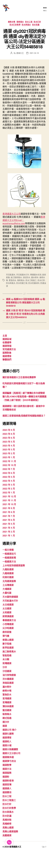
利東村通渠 (8, 577)
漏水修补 (34, 277)
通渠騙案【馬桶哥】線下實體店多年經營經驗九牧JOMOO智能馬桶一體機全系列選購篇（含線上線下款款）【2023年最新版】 (24, 396)
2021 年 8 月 (9, 512)
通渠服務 (7, 772)
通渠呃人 (7, 741)
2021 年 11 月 (9, 500)
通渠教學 (7, 765)
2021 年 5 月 (9, 523)
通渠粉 (6, 776)
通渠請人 (7, 788)
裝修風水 (20, 22)
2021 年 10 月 (9, 504)
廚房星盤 (7, 632)
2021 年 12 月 (9, 496)
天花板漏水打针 (22, 274)
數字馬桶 (7, 643)
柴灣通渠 (7, 663)
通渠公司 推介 (9, 729)
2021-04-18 (34, 53)
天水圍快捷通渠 (10, 596)
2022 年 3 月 (9, 484)
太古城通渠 (8, 604)
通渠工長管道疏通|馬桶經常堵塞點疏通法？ (24, 415)
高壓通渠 (7, 835)
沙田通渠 (7, 671)
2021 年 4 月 (9, 527)
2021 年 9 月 (9, 508)
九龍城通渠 (8, 573)
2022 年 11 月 (9, 461)
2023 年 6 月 (9, 437)
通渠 (5, 725)
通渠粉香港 (8, 780)
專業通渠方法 (9, 620)
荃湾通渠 (7, 698)
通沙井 (6, 722)
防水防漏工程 (21, 283)
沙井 (5, 667)
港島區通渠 (8, 682)
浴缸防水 (26, 277)
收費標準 (7, 342)
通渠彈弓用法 (9, 761)
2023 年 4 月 (9, 445)
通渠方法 (7, 768)
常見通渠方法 (9, 349)
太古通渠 (7, 608)
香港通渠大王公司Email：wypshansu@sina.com (24, 220)
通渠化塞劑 (8, 733)
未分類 (6, 659)
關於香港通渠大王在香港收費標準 (19, 377)
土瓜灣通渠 (8, 585)
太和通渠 (7, 612)
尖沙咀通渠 (8, 628)
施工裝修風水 (16, 277)
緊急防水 (12, 280)
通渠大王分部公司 (11, 753)
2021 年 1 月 (9, 535)
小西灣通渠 (8, 624)
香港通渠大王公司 (12, 213)
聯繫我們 (7, 359)
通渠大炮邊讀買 (10, 749)
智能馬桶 (7, 655)
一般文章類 (8, 549)
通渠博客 (7, 356)
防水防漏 (35, 24)
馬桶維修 (7, 823)
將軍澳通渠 (8, 616)
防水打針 (37, 22)
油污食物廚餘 (9, 675)
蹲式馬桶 (7, 718)
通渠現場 (7, 346)
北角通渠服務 (9, 581)
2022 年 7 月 (9, 469)
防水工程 (28, 22)
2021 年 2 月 (9, 531)
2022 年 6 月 (9, 473)
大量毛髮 (7, 592)
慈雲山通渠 (8, 639)
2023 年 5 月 (9, 441)
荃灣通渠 (7, 702)
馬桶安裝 (7, 819)
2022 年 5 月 (9, 476)
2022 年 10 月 (9, 465)
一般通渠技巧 (9, 553)
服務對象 (7, 352)
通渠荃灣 (7, 784)
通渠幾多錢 (8, 757)
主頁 (5, 335)
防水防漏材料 (33, 283)
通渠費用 (7, 792)
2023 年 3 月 (9, 449)
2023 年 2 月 (9, 453)
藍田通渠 (7, 710)
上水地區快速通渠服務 (14, 565)
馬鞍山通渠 (8, 827)
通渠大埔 (7, 745)
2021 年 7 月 (9, 516)
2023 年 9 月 (9, 430)
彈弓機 (6, 635)
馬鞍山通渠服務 (10, 831)
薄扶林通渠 (8, 706)
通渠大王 (20, 53)
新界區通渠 (8, 647)
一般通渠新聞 (9, 557)
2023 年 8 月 (9, 433)
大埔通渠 (7, 589)
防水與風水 (26, 24)
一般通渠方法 (9, 561)
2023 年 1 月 (9, 457)
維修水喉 (11, 22)
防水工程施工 (31, 280)
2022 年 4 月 (9, 480)
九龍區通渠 (8, 569)
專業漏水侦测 (35, 274)
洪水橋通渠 (8, 679)
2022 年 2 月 (9, 488)
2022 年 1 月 (9, 492)
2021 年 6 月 (9, 520)
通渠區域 (7, 339)
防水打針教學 (15, 24)
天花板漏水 (10, 274)
